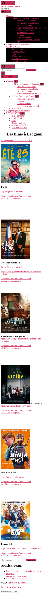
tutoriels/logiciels (18, 51)
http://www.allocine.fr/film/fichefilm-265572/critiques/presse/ (16, 554)
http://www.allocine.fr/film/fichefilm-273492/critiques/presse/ (16, 482)
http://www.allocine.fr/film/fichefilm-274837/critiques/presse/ (16, 197)
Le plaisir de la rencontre (16, 578)
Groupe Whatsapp (24, 25)
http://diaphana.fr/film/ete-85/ (13, 191)
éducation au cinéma (19, 58)
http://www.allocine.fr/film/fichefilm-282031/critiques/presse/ (16, 411)
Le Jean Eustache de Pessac (22, 30)
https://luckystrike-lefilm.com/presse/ (16, 406)
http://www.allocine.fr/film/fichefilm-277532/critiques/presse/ (16, 279)
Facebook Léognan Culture (28, 23)
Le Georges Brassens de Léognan (25, 18)
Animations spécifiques (26, 21)
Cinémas (9, 16)
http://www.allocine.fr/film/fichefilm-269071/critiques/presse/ (16, 346)
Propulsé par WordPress (11, 587)
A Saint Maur (17, 42)
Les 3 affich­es (11, 267)
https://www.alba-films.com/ (12, 477)
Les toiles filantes (24, 37)
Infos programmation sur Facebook (31, 28)
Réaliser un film (18, 56)
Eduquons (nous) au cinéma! (18, 44)
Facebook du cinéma (25, 32)
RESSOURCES (13, 47)
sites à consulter (17, 49)
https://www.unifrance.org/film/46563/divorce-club (22, 548)
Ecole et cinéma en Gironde (28, 40)
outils (13, 54)
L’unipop (20, 35)
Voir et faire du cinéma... (11, 6)
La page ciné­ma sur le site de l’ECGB (16, 140)
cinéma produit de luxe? (16, 576)
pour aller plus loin (19, 61)
